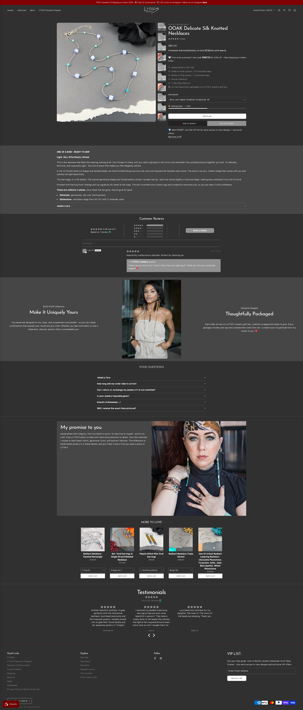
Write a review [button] (200, 230)
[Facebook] (155, 658)
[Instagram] (160, 658)
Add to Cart (93, 576)
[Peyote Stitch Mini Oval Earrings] (151, 539)
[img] (133, 251)
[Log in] (284, 10)
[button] (59, 72)
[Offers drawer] (289, 10)
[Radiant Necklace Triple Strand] (181, 539)
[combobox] (93, 570)
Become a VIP (175, 136)
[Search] (279, 10)
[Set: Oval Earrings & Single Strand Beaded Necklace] (122, 539)
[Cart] (294, 10)
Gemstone (173, 94)
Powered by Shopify (33, 707)
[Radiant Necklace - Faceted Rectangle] (93, 539)
